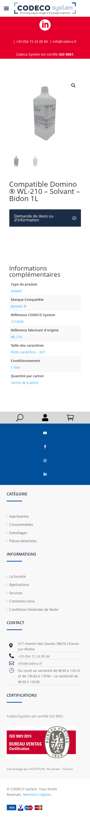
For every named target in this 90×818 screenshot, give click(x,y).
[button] (73, 85)
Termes (68, 769)
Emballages (18, 533)
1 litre (15, 367)
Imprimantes (19, 516)
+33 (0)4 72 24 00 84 (34, 656)
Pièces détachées (23, 541)
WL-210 (16, 337)
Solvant (16, 291)
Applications (19, 584)
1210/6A (17, 321)
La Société (17, 576)
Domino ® (18, 306)
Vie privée (53, 769)
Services (16, 593)
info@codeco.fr (30, 663)
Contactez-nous (22, 601)
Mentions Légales (37, 794)
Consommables (21, 524)
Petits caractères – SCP (28, 352)
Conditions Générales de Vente (33, 609)
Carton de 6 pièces (25, 382)
